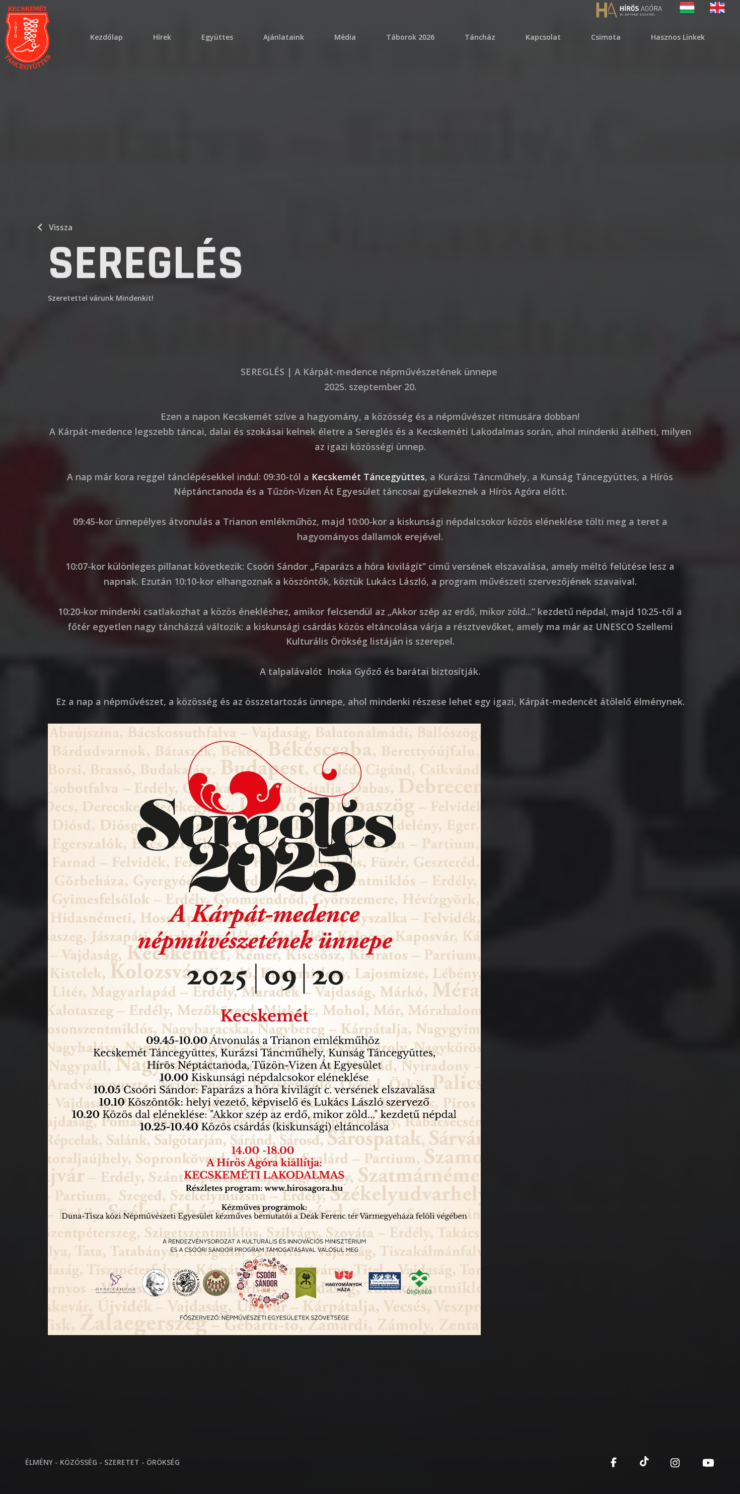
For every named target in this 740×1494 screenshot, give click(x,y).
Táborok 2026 (410, 37)
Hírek (162, 37)
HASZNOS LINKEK (678, 37)
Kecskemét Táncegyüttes (368, 477)
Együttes (217, 37)
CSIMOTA (606, 37)
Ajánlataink (283, 37)
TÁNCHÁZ (480, 37)
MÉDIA (345, 37)
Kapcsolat (543, 37)
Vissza (60, 227)
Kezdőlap (106, 37)
